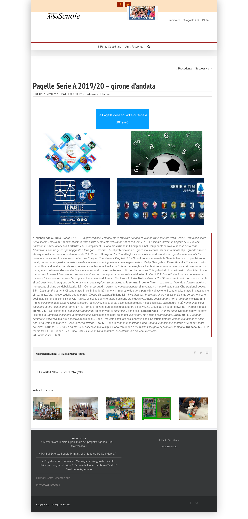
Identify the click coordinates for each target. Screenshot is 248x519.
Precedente (185, 68)
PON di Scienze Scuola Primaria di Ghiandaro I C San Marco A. (79, 453)
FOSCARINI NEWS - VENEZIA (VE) (51, 94)
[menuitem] (111, 46)
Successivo (202, 68)
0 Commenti (105, 94)
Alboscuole (92, 94)
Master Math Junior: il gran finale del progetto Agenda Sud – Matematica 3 (79, 444)
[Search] (148, 46)
